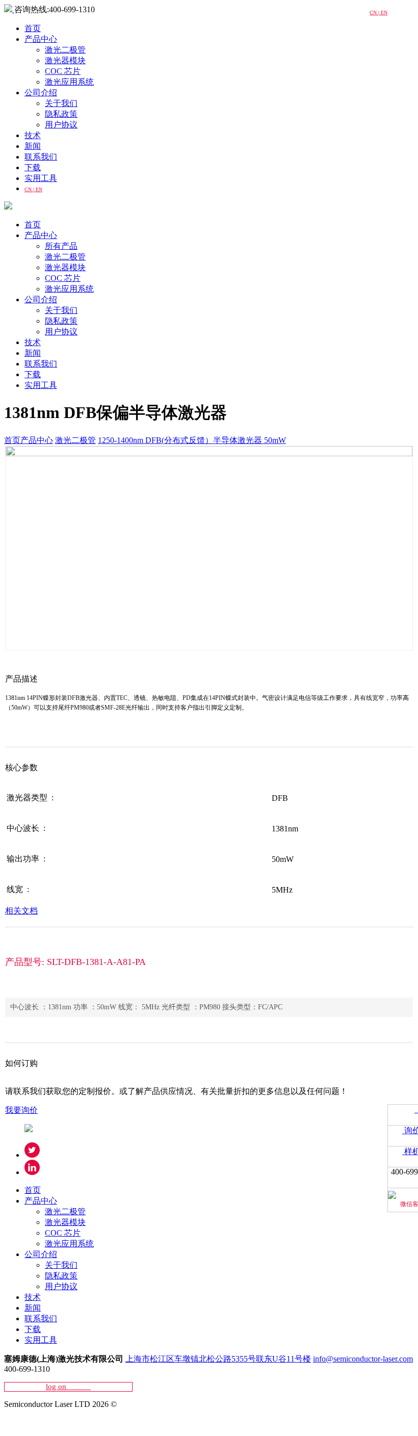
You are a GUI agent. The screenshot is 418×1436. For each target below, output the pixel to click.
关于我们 (61, 103)
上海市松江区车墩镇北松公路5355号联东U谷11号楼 (218, 1358)
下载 (32, 167)
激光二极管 (65, 49)
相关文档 (21, 910)
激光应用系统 (69, 81)
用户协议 (61, 124)
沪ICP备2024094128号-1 (46, 1422)
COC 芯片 (63, 71)
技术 (32, 135)
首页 (32, 28)
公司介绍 (40, 92)
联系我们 (40, 156)
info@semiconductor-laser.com (363, 1358)
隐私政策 (61, 114)
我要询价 (21, 1110)
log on (68, 1386)
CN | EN (33, 189)
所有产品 (61, 246)
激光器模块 (65, 60)
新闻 (32, 146)
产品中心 (40, 39)
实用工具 (40, 178)
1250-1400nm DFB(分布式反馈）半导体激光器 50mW (192, 440)
